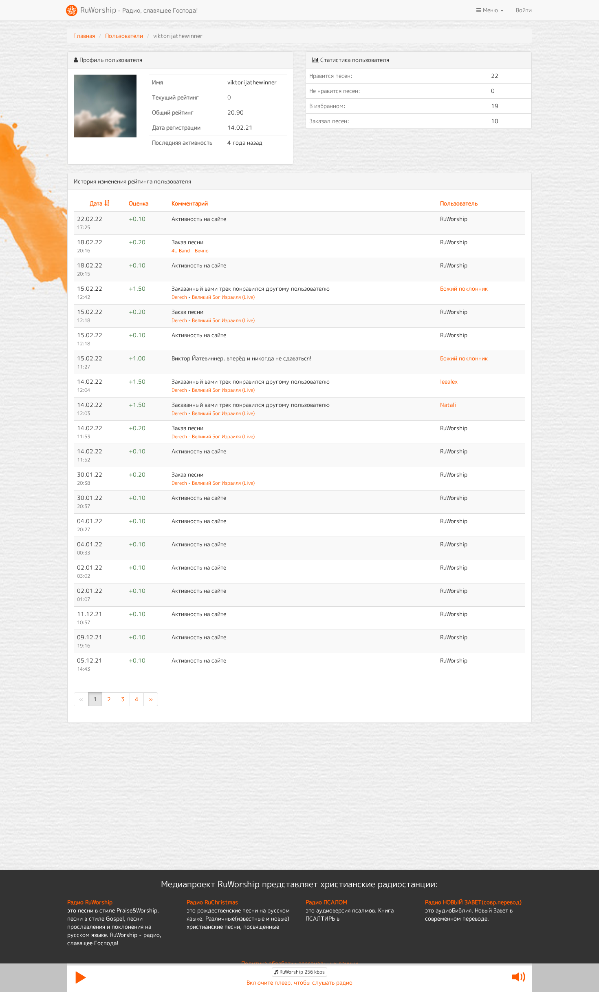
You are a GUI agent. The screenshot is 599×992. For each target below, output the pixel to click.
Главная (84, 36)
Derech (179, 297)
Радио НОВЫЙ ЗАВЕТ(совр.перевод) (473, 902)
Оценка (138, 203)
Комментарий (190, 203)
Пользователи (124, 36)
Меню (490, 10)
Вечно (202, 250)
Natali (448, 405)
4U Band (181, 250)
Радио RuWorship (89, 902)
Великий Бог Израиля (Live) (223, 297)
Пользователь (459, 203)
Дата (96, 203)
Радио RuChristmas (212, 902)
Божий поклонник (464, 288)
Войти (524, 10)
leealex (449, 381)
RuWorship (138, 10)
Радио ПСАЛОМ (326, 902)
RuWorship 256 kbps (301, 971)
